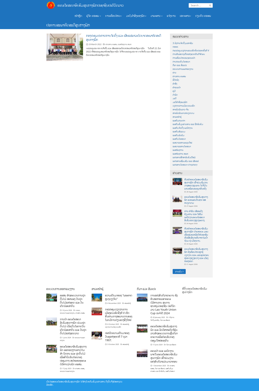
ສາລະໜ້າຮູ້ (177, 116)
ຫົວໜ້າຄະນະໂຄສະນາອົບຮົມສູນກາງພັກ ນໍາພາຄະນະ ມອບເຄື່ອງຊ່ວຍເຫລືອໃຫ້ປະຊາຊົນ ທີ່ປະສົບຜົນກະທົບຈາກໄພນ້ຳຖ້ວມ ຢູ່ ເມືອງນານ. (196, 234)
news (175, 46)
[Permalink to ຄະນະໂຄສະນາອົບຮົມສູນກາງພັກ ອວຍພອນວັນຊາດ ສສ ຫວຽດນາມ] (177, 198)
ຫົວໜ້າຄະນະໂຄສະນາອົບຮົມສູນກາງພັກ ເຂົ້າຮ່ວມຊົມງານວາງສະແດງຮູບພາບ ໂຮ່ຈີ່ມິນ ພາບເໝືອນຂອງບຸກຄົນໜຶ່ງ (196, 184)
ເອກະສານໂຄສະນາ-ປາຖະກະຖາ (185, 164)
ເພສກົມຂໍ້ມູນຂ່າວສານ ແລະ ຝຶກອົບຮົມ (188, 124)
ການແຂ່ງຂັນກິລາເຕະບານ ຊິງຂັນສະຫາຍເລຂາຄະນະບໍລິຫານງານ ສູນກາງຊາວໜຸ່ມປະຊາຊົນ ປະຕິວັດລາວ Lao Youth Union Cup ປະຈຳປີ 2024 (164, 304)
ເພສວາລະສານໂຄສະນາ (182, 146)
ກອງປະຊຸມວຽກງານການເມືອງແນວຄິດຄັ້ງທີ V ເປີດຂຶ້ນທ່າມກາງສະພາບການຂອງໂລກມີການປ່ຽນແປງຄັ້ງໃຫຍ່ (118, 314)
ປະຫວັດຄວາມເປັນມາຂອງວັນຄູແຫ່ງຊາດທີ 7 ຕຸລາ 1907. (117, 336)
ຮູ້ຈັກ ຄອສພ (93, 16)
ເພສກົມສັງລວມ (179, 131)
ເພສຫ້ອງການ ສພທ (124, 44)
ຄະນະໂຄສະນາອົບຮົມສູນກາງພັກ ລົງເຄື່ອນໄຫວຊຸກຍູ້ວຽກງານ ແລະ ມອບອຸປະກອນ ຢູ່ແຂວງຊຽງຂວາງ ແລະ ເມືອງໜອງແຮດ (196, 255)
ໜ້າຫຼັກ (78, 16)
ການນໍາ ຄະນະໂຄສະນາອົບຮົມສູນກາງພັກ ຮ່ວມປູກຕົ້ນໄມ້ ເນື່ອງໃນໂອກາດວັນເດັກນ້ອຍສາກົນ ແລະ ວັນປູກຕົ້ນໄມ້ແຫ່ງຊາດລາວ (73, 326)
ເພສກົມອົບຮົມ (178, 135)
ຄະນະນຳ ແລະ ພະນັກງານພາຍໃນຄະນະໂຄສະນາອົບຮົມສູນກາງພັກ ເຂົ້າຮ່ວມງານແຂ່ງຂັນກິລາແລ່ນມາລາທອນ (163, 356)
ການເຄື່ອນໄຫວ (112, 16)
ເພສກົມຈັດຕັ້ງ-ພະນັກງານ (183, 127)
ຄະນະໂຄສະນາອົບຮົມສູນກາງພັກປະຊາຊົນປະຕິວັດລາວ (91, 5)
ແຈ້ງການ (171, 16)
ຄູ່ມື (174, 91)
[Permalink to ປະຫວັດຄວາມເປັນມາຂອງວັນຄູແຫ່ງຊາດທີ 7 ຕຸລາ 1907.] (97, 335)
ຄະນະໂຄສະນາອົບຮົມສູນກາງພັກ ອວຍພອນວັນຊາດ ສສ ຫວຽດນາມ (196, 200)
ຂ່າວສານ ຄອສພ (111, 44)
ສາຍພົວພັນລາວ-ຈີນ (181, 109)
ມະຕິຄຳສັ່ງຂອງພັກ (180, 102)
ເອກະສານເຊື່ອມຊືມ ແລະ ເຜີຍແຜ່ (186, 161)
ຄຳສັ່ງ (175, 83)
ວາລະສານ (156, 16)
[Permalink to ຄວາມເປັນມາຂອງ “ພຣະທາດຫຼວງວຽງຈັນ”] (97, 297)
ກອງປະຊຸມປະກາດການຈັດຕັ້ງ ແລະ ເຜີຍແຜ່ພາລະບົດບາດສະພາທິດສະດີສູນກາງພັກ (123, 37)
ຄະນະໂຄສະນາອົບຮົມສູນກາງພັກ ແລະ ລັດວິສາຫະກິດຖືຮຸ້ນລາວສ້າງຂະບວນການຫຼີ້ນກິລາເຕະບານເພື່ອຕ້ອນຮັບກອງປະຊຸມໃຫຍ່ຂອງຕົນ (164, 333)
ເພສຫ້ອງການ (178, 150)
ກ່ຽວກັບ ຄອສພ (203, 16)
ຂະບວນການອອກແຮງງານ (183, 69)
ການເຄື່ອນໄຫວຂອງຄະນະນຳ (184, 57)
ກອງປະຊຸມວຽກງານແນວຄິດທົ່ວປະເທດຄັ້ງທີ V (191, 50)
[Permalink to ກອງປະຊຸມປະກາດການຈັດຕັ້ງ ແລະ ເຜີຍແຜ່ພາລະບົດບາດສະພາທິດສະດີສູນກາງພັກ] (64, 47)
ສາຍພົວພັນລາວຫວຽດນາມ (183, 113)
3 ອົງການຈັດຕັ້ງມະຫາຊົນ (183, 43)
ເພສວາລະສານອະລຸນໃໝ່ (182, 142)
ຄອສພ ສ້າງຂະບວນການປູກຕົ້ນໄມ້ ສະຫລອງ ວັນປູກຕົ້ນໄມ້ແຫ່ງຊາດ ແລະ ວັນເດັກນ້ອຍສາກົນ (72, 300)
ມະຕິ (174, 98)
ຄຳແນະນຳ (177, 87)
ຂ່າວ (174, 72)
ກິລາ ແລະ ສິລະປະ (180, 65)
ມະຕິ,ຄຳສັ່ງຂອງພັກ (135, 16)
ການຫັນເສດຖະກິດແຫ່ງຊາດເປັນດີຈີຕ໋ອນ (189, 54)
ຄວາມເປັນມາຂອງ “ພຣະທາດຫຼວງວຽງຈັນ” (118, 297)
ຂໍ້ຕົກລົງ (176, 79)
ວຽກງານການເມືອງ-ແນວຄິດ (184, 105)
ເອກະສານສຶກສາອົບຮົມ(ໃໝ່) (184, 157)
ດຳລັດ (175, 94)
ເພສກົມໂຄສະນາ (179, 138)
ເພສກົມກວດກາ (179, 120)
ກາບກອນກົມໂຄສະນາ (181, 61)
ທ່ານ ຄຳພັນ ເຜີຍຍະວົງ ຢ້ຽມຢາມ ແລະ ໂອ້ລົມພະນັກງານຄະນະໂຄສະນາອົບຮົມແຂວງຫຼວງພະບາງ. (194, 215)
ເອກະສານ (185, 16)
